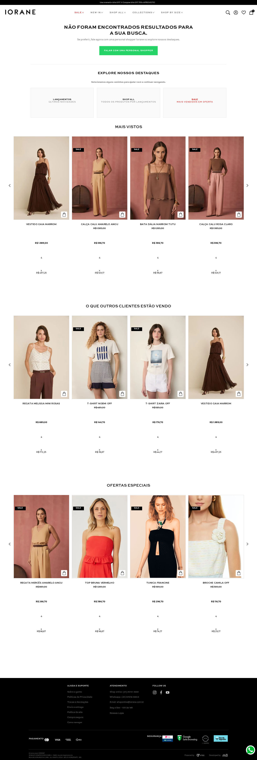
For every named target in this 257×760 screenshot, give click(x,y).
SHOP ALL (116, 13)
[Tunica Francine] (157, 536)
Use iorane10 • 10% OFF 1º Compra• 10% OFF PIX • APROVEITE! (127, 2)
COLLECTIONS (142, 13)
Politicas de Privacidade (79, 697)
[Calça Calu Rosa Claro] (216, 178)
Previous (10, 186)
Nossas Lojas (117, 713)
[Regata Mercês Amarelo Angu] (41, 536)
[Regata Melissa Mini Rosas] (41, 357)
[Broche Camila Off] (216, 536)
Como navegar (74, 722)
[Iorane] (20, 15)
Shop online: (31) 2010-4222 (124, 692)
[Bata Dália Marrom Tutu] (157, 178)
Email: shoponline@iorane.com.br (127, 702)
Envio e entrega (75, 707)
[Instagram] (154, 692)
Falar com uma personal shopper (128, 51)
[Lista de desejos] (243, 12)
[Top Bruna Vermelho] (99, 536)
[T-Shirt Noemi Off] (99, 357)
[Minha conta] (235, 12)
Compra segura (75, 717)
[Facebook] (161, 692)
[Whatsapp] (251, 750)
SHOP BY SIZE (171, 13)
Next (247, 186)
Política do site (75, 712)
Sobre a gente (74, 692)
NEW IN (96, 13)
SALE (78, 13)
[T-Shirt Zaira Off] (157, 357)
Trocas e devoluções (77, 702)
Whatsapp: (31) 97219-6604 (124, 697)
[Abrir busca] (227, 12)
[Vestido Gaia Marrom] (41, 178)
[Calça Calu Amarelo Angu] (99, 178)
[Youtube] (167, 692)
